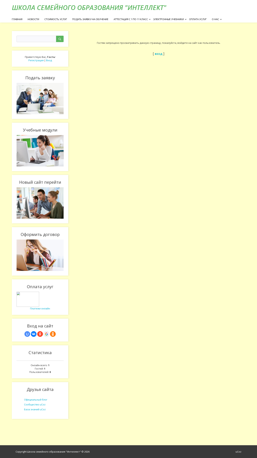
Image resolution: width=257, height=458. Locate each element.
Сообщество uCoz (35, 404)
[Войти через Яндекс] (40, 334)
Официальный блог (35, 399)
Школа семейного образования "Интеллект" (89, 7)
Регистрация (36, 60)
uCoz (238, 451)
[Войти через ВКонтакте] (33, 334)
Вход (49, 60)
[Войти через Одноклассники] (53, 334)
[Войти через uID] (27, 334)
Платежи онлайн (40, 308)
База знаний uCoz (35, 409)
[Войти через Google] (46, 334)
